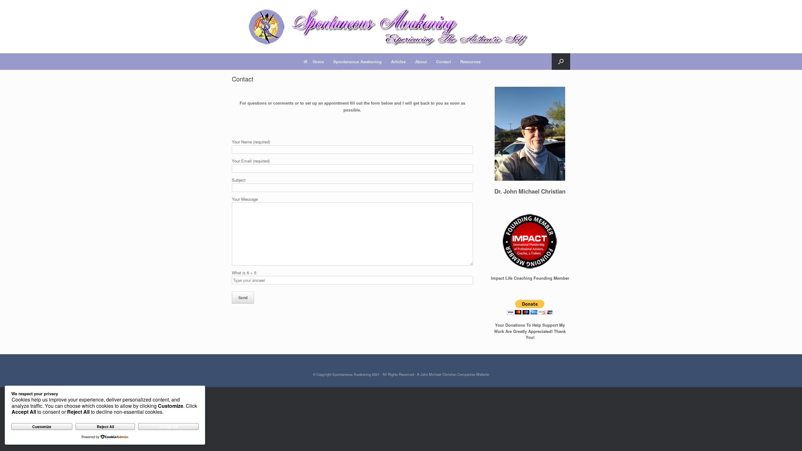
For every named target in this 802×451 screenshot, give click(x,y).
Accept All (168, 426)
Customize (41, 426)
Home (318, 62)
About (421, 62)
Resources (470, 62)
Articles (398, 62)
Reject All (105, 426)
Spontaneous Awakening (357, 62)
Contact (443, 62)
